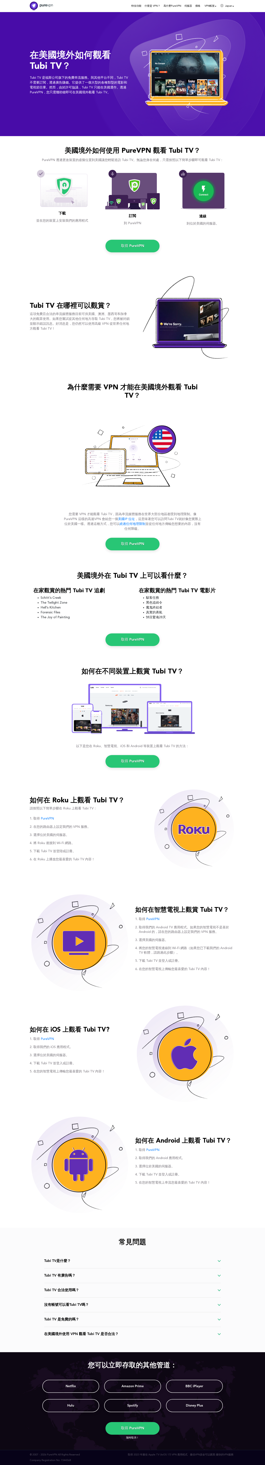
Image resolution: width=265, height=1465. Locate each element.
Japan (228, 6)
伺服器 (188, 6)
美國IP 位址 (126, 519)
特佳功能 (136, 6)
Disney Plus (194, 1405)
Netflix (71, 1386)
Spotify (132, 1405)
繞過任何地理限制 (132, 524)
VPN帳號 (210, 6)
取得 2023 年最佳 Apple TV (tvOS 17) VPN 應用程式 (157, 1454)
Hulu (70, 1405)
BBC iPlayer (194, 1386)
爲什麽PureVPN (172, 6)
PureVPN (47, 818)
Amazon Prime (133, 1386)
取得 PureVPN (132, 246)
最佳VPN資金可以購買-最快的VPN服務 (211, 1454)
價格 (197, 6)
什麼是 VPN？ (152, 6)
